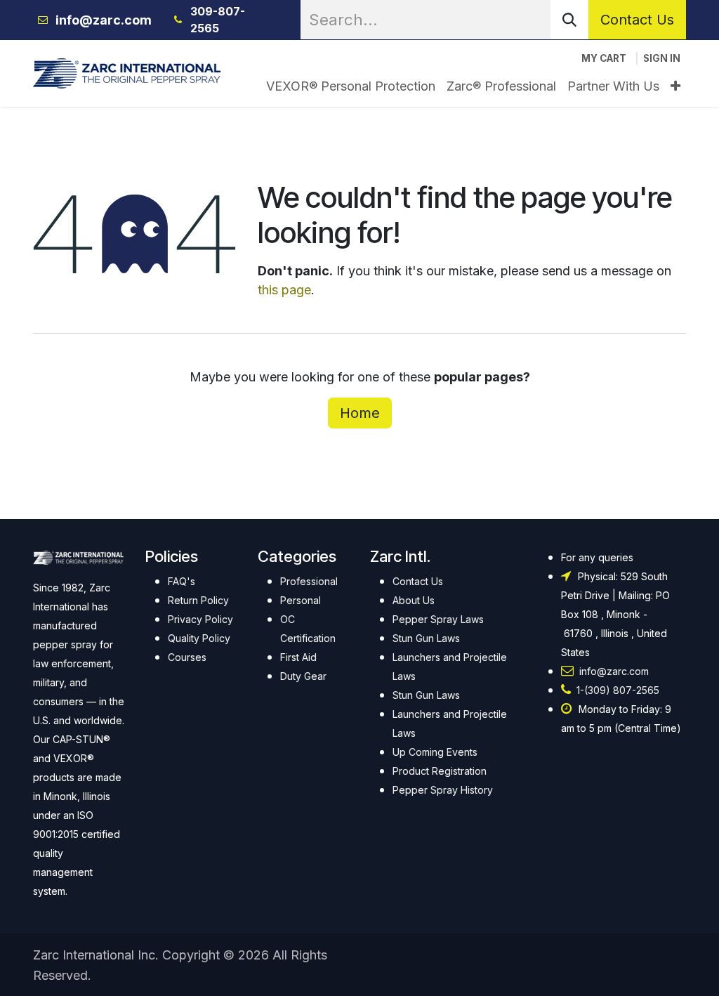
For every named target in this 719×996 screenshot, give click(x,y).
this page (284, 289)
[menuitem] (350, 86)
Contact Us (637, 19)
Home (360, 413)
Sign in (661, 58)
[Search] (569, 19)
